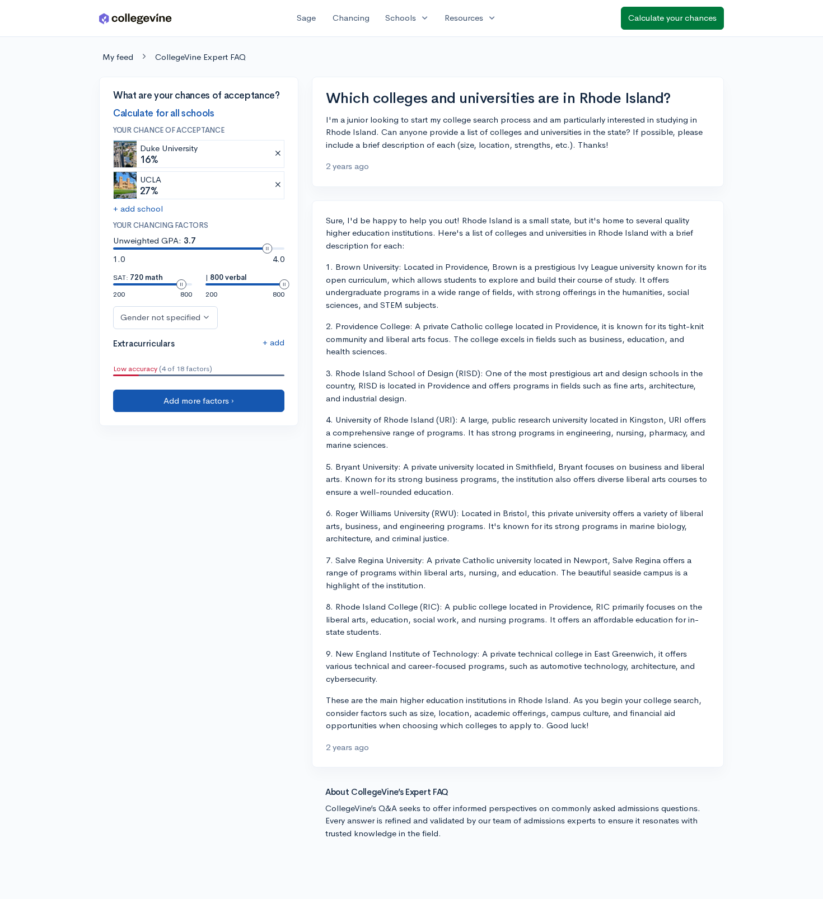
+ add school (138, 208)
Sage (306, 17)
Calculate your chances (672, 17)
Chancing (351, 17)
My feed (117, 56)
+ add (273, 342)
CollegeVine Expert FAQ (200, 56)
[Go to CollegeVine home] (135, 18)
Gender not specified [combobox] (160, 317)
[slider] (267, 249)
